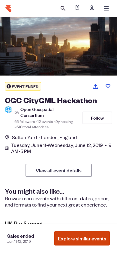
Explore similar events (82, 238)
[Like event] (108, 86)
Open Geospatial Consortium (37, 112)
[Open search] (63, 8)
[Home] (8, 8)
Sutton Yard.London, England (44, 137)
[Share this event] (95, 86)
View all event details (59, 170)
